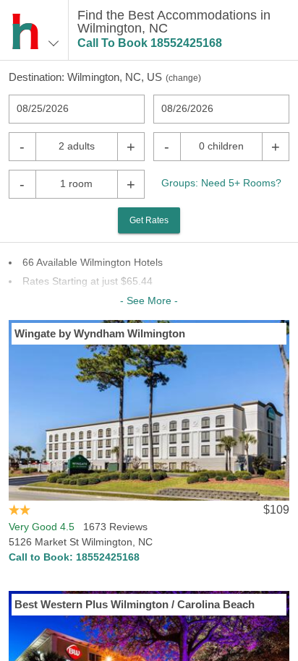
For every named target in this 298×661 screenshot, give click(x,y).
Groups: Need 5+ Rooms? (221, 183)
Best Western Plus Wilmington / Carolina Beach (134, 604)
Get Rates (149, 220)
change (183, 78)
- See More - (149, 300)
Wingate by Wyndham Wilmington (99, 333)
